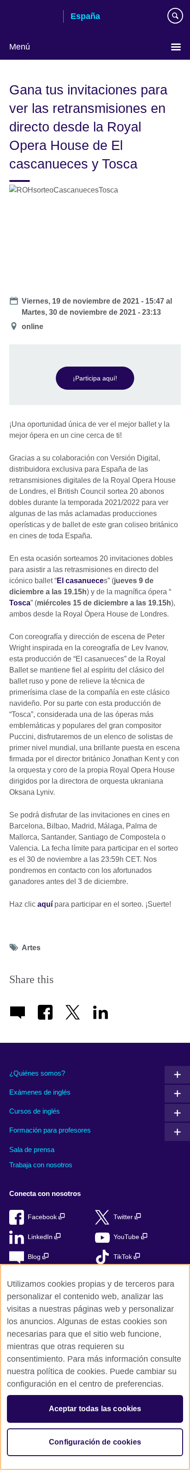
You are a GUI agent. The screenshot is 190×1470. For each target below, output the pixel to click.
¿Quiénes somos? (37, 1073)
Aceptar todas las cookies (95, 1409)
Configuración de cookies (95, 1442)
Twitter (124, 1217)
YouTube (127, 1236)
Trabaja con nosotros (40, 1165)
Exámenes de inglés (40, 1092)
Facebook (43, 1217)
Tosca (19, 603)
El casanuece (80, 581)
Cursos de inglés (34, 1111)
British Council (32, 17)
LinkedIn (41, 1236)
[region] (95, 1367)
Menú (19, 46)
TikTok (123, 1256)
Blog (35, 1256)
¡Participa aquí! (95, 378)
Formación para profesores (50, 1130)
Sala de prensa (31, 1149)
